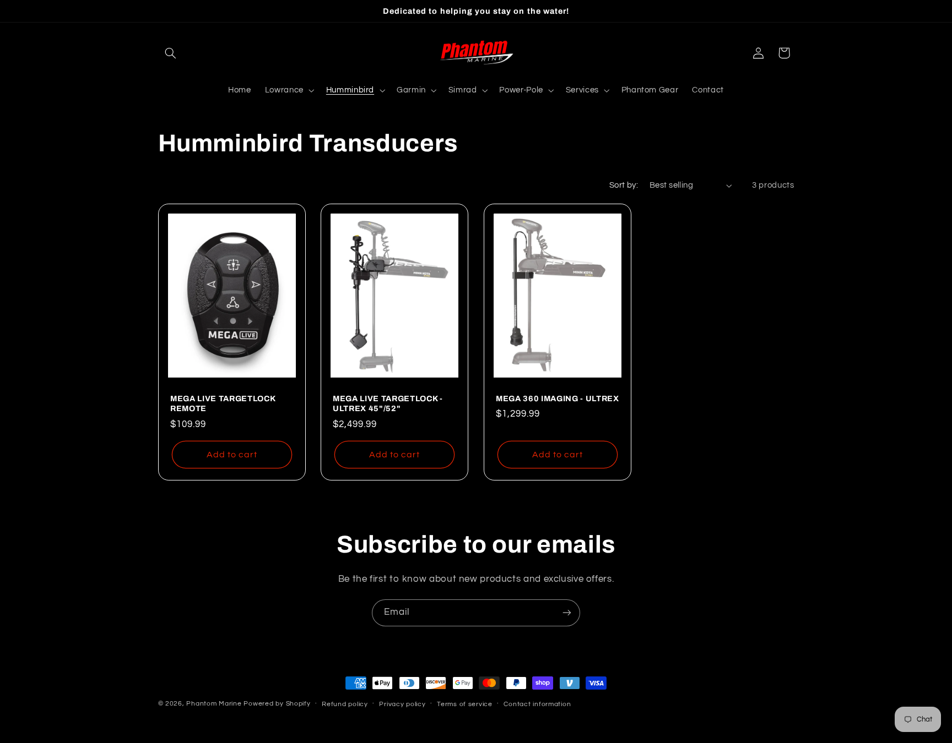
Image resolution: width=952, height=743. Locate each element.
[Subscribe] (567, 612)
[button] (170, 52)
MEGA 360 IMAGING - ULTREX (557, 398)
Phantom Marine (213, 704)
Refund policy (345, 704)
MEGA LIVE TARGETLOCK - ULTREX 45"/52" (388, 403)
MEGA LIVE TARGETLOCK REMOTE (222, 403)
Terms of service (465, 704)
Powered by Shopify (277, 704)
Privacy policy (402, 704)
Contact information (537, 704)
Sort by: (623, 185)
